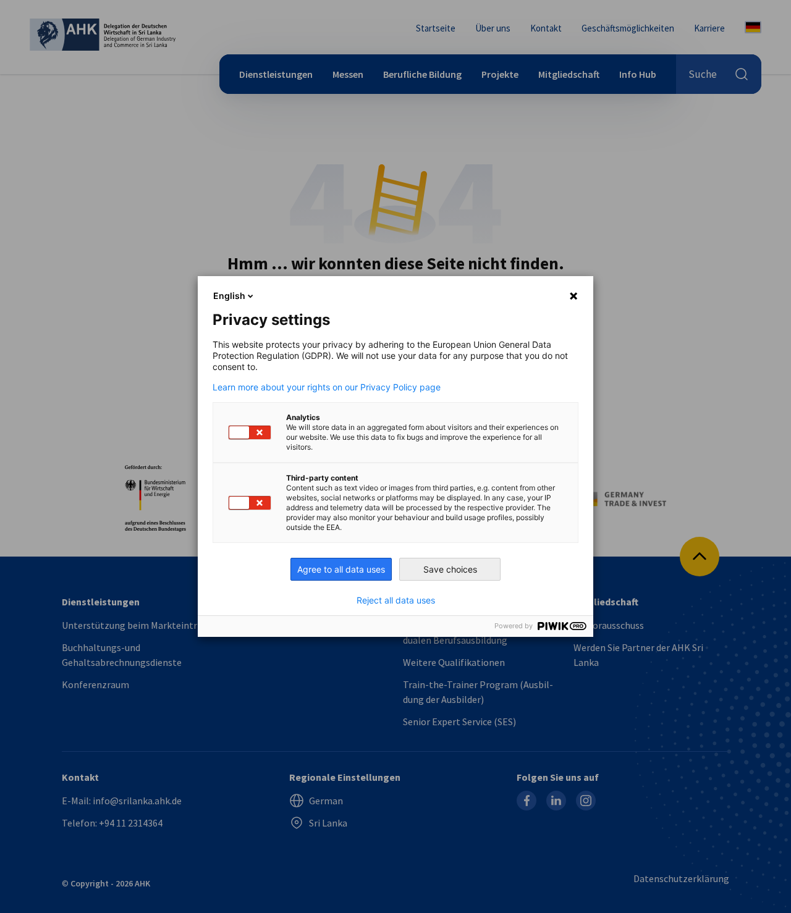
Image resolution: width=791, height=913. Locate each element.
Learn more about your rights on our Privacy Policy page (327, 387)
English (229, 295)
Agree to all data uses (341, 569)
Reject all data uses (396, 600)
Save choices (450, 569)
